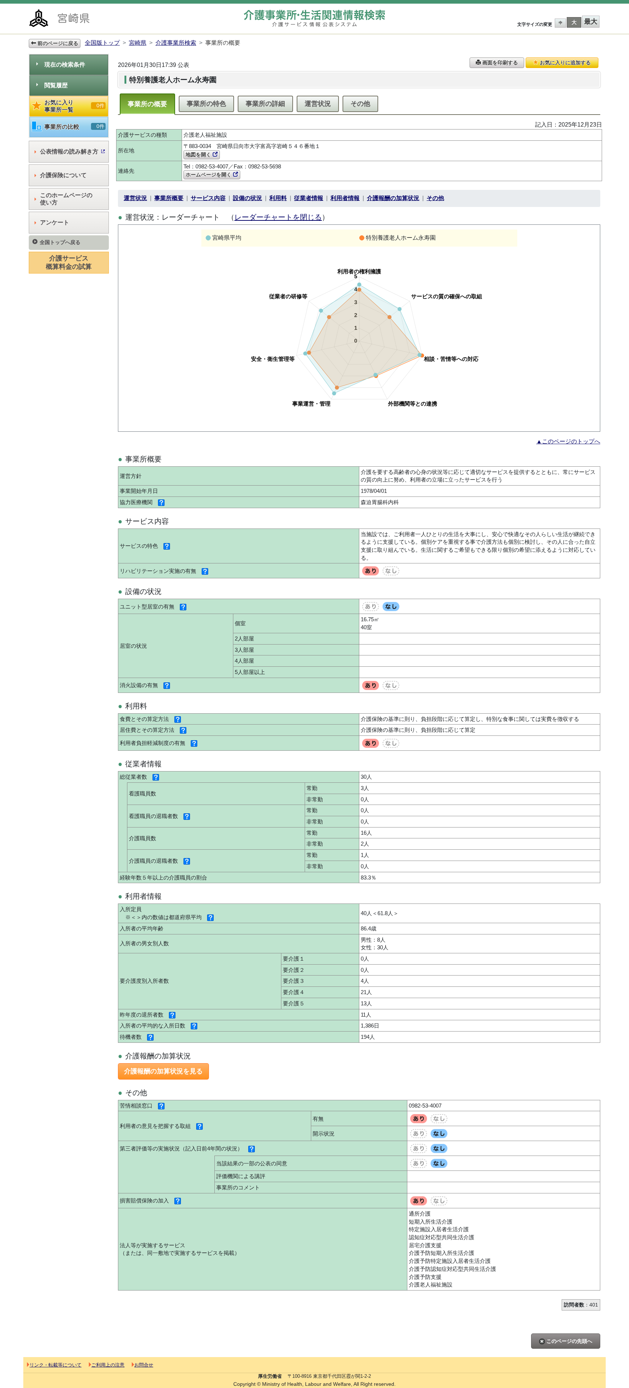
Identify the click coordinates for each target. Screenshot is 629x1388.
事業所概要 (168, 198)
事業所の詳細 (265, 103)
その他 (360, 103)
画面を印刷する (499, 62)
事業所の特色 (206, 103)
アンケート (54, 222)
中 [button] (560, 23)
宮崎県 (137, 43)
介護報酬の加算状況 (393, 198)
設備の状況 (247, 198)
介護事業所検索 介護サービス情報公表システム (314, 18)
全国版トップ (102, 43)
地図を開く (199, 154)
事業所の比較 (74, 126)
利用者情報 (345, 198)
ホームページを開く (209, 175)
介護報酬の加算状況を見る (163, 1071)
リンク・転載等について (55, 1365)
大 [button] (574, 22)
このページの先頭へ (568, 1341)
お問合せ (143, 1365)
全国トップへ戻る (60, 242)
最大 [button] (590, 21)
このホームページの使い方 (66, 199)
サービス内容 (208, 198)
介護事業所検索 (175, 43)
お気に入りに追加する (564, 62)
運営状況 (318, 103)
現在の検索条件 (64, 64)
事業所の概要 (147, 104)
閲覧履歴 (56, 85)
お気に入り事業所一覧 (74, 106)
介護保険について (63, 175)
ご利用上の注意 (107, 1365)
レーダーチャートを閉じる (278, 217)
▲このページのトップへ (568, 441)
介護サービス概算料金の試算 (69, 262)
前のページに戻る (57, 43)
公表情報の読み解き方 (69, 151)
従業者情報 (308, 198)
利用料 (278, 198)
